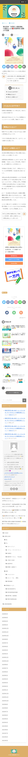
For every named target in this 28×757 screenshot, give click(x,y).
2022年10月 (5, 700)
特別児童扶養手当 (11, 588)
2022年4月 (5, 722)
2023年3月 (5, 682)
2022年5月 (5, 718)
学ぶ (7, 543)
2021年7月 (5, 733)
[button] (24, 400)
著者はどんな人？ (12, 94)
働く (7, 539)
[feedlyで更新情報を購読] (14, 312)
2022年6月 (5, 715)
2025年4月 (5, 621)
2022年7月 (5, 711)
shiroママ (11, 414)
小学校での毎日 (11, 560)
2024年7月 (5, 643)
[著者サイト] (7, 312)
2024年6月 (5, 646)
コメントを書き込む (14, 392)
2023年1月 (5, 690)
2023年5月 (5, 675)
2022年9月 (5, 704)
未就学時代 (9, 563)
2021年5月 (5, 740)
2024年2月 (5, 653)
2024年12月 (5, 628)
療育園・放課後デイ (12, 567)
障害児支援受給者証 (12, 599)
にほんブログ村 (7, 479)
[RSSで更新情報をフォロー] (21, 312)
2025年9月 (5, 617)
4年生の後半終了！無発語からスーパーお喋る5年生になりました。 (13, 499)
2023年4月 (5, 679)
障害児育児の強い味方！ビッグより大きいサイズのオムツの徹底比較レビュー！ (15, 412)
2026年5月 (5, 614)
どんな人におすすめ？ (13, 91)
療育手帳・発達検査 (12, 595)
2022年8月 (5, 708)
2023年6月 (5, 671)
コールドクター (11, 574)
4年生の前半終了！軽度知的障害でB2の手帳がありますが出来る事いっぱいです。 (14, 505)
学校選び (9, 553)
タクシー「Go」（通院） (13, 577)
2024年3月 (5, 650)
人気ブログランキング (9, 476)
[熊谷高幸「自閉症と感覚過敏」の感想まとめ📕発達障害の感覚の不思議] (12, 66)
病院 (7, 571)
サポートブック (11, 546)
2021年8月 (5, 729)
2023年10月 (5, 661)
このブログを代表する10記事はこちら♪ (13, 473)
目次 (13, 88)
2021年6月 (5, 737)
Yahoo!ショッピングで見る (14, 259)
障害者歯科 (9, 581)
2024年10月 (5, 635)
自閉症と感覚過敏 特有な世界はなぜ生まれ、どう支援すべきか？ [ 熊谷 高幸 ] (13, 249)
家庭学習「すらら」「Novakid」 (15, 556)
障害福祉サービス (10, 585)
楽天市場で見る (14, 255)
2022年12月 (5, 693)
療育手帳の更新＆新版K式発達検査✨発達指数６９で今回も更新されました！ (14, 522)
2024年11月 (5, 632)
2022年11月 (5, 697)
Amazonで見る (14, 263)
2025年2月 (5, 624)
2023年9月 (5, 664)
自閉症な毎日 (7, 536)
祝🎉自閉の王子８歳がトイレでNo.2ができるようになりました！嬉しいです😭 (13, 517)
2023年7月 (5, 668)
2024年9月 (5, 639)
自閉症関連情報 (8, 604)
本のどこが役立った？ (13, 97)
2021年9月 (5, 726)
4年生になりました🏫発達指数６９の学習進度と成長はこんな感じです (14, 511)
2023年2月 (5, 686)
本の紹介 (5, 292)
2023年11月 (5, 657)
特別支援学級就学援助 (12, 592)
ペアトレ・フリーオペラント (14, 550)
